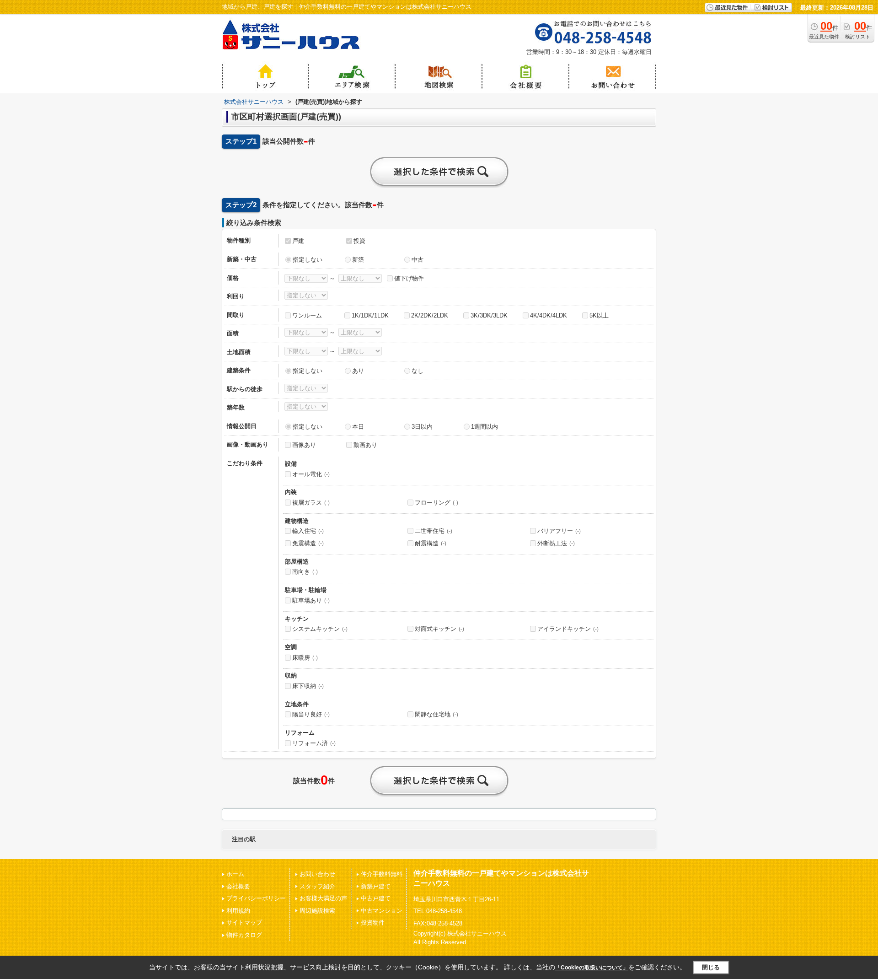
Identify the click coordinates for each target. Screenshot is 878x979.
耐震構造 (430, 543)
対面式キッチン (439, 628)
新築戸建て (376, 886)
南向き (305, 571)
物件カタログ (244, 934)
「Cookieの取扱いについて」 (591, 967)
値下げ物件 (409, 278)
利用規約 (238, 910)
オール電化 (311, 474)
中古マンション (381, 910)
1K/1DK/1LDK (370, 315)
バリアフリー (559, 530)
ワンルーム (307, 315)
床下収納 (308, 686)
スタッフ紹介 (317, 886)
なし (417, 370)
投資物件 (373, 922)
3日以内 (422, 426)
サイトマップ (244, 922)
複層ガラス (311, 502)
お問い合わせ (317, 874)
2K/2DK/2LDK (429, 315)
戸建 (298, 240)
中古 (417, 259)
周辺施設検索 (317, 910)
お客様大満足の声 (323, 898)
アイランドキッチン (568, 628)
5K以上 (599, 315)
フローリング (436, 502)
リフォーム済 (314, 743)
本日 (358, 426)
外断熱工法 (556, 543)
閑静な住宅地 (436, 714)
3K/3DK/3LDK (489, 315)
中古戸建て (376, 898)
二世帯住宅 (433, 530)
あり (358, 370)
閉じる (711, 967)
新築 (358, 259)
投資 (359, 240)
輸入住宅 (308, 530)
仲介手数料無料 (381, 874)
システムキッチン (320, 628)
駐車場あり (311, 600)
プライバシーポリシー (256, 898)
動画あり (365, 444)
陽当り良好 (311, 714)
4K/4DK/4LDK (548, 315)
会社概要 (238, 886)
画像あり (304, 444)
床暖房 (305, 657)
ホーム (235, 874)
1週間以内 (484, 426)
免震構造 (308, 543)
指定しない (307, 259)
